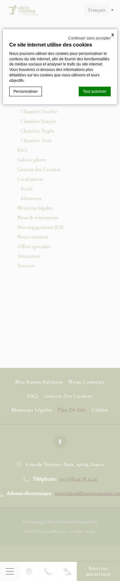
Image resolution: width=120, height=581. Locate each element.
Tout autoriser (95, 91)
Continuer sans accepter (89, 38)
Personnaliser (25, 91)
